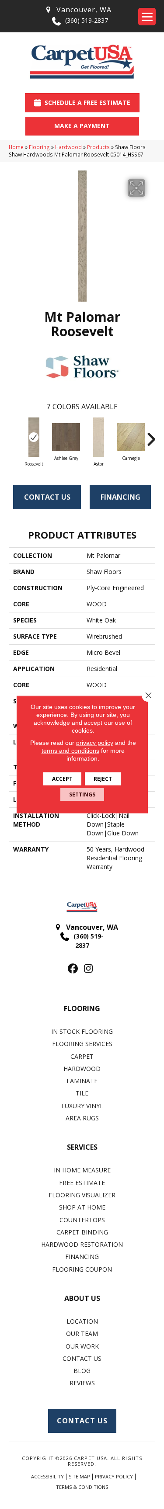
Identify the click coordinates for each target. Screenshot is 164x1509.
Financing (120, 497)
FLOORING (82, 1008)
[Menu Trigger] (147, 16)
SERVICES (82, 1147)
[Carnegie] (131, 437)
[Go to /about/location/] (77, 9)
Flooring (39, 146)
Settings (82, 794)
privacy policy (94, 742)
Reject (103, 778)
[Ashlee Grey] (66, 437)
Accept (62, 778)
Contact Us (47, 497)
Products (98, 146)
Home (16, 146)
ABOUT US (82, 1298)
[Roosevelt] (33, 437)
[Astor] (98, 437)
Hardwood (68, 146)
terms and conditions (70, 750)
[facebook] (73, 968)
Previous (13, 435)
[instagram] (88, 968)
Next (150, 435)
